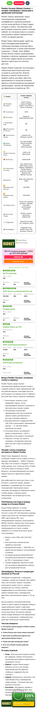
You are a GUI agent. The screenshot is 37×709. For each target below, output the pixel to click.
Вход (9, 3)
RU (27, 3)
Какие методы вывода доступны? (16, 641)
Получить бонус (19, 261)
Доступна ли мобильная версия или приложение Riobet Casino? (15, 637)
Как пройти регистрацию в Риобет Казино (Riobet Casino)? (18, 628)
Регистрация (19, 3)
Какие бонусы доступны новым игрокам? (18, 632)
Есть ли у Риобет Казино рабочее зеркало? (14, 646)
